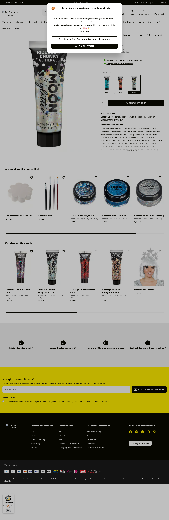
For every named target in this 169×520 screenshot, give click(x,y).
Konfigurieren (84, 31)
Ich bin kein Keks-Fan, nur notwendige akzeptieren (84, 39)
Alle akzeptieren (84, 46)
